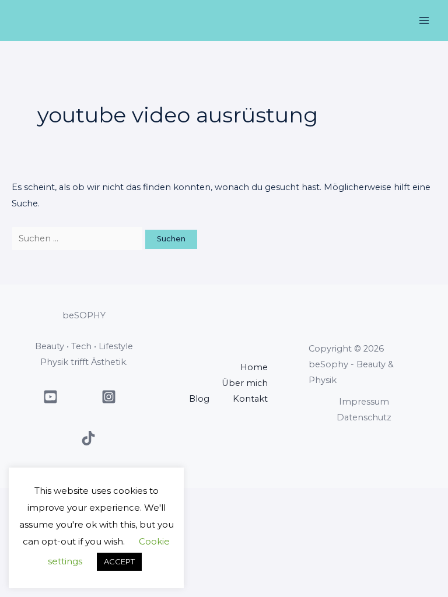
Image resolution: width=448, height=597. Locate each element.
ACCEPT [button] (119, 561)
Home (254, 367)
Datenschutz (364, 417)
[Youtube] (50, 396)
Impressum (364, 401)
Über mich (245, 383)
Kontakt (250, 399)
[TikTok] (88, 438)
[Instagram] (109, 396)
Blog (199, 399)
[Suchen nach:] (78, 238)
